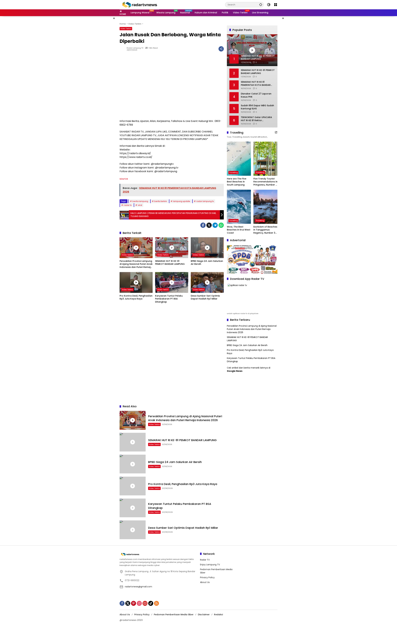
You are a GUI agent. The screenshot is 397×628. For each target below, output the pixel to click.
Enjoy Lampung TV (210, 564)
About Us (205, 582)
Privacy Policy (207, 577)
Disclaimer (204, 614)
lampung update (181, 201)
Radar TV (205, 559)
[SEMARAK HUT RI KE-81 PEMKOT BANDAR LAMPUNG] (171, 247)
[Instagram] (139, 603)
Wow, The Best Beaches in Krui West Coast (238, 229)
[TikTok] (150, 603)
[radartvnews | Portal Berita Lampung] (139, 4)
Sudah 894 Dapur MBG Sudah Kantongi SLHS (257, 107)
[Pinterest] (133, 603)
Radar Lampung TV (135, 48)
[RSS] (156, 603)
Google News (234, 371)
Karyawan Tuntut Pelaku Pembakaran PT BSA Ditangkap (169, 298)
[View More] (276, 132)
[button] (261, 4)
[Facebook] (203, 225)
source (124, 179)
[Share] (221, 48)
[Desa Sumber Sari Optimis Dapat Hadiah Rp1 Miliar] (207, 282)
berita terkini (160, 201)
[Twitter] (209, 225)
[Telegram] (215, 225)
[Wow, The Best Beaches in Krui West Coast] (239, 207)
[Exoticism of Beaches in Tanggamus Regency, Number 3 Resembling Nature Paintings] (265, 207)
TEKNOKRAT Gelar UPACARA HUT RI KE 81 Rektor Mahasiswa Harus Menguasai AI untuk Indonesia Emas (257, 119)
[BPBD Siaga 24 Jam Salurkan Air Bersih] (207, 247)
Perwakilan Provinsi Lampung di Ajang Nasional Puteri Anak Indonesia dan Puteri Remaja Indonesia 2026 (136, 264)
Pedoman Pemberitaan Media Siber (174, 614)
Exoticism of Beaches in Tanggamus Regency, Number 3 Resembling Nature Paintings (265, 230)
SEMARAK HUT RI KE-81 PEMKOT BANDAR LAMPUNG (170, 263)
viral (140, 205)
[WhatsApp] (221, 225)
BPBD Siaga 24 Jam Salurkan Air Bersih (207, 263)
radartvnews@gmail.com (138, 586)
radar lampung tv (205, 201)
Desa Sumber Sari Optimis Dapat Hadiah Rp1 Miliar (205, 297)
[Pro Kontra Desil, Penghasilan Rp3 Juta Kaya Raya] (136, 282)
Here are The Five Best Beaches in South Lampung (236, 181)
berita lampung (140, 201)
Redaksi (218, 614)
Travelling (233, 172)
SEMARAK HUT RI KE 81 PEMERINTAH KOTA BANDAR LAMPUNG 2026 (256, 83)
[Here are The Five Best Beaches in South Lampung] (239, 159)
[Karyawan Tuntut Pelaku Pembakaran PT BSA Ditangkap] (171, 282)
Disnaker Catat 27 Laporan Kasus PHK (256, 95)
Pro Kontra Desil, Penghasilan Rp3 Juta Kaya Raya (136, 297)
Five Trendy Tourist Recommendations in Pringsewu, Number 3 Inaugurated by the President (265, 181)
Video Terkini (125, 28)
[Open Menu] (275, 5)
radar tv (128, 205)
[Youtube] (145, 603)
